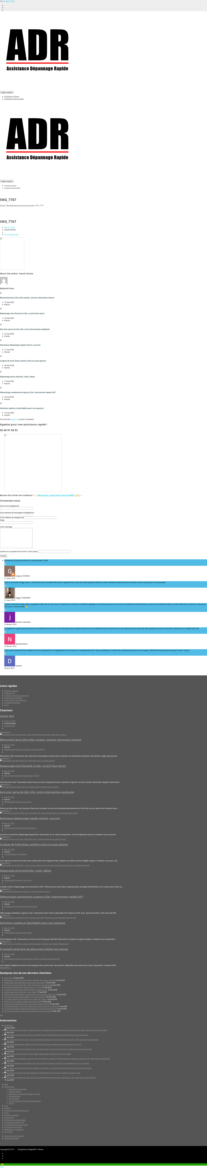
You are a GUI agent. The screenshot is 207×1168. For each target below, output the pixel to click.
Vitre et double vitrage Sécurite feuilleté (25, 1101)
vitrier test (7, 716)
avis (1, 1015)
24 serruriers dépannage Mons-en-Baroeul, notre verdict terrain (30, 1009)
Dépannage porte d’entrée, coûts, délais (25, 870)
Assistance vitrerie (11, 1138)
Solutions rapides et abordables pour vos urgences (32, 923)
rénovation (26, 749)
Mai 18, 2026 (9, 849)
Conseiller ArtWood (12, 703)
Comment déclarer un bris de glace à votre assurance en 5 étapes (30, 1006)
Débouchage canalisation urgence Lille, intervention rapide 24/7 (41, 896)
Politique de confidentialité (15, 1120)
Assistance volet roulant (14, 1136)
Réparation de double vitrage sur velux (24, 1094)
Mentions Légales (11, 1115)
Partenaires (9, 1117)
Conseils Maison (11, 854)
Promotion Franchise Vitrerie (16, 1125)
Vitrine (11, 1103)
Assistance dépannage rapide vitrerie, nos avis (30, 818)
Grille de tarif (9, 693)
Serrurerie (8, 1132)
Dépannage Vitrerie (31, 776)
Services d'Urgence (28, 828)
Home (2, 205)
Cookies (7, 1108)
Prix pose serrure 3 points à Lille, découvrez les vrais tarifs (27, 1011)
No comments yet (11, 234)
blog (6, 1106)
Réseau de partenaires (13, 698)
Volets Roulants (38, 749)
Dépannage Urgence (12, 749)
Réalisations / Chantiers (14, 1129)
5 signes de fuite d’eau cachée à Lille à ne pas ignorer (34, 844)
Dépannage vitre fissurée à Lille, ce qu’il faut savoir (33, 766)
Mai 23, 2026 (9, 745)
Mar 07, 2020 (9, 227)
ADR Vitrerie (9, 1087)
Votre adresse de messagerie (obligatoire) (17, 512)
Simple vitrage (14, 1096)
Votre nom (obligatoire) (9, 506)
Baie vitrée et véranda (17, 1089)
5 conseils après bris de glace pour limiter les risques (34, 949)
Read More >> (5, 732)
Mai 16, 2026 (9, 902)
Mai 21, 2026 (9, 823)
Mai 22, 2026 (9, 797)
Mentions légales (11, 691)
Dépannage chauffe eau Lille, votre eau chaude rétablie (26, 1004)
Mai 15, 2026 (9, 928)
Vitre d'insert (14, 1099)
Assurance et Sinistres (13, 959)
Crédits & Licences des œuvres (16, 695)
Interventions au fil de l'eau (15, 700)
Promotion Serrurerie (13, 1127)
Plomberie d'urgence (12, 906)
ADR (6, 1084)
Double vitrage (15, 1091)
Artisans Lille (9, 726)
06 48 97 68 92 (9, 1)
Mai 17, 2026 (9, 875)
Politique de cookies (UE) (14, 1122)
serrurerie (27, 802)
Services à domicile (29, 906)
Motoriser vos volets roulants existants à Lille (22, 1001)
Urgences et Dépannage (50, 959)
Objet (2, 520)
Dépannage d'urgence (13, 776)
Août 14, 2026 (9, 721)
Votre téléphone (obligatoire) (12, 517)
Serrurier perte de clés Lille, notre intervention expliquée (37, 792)
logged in (14, 419)
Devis (6, 705)
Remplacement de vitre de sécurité (20, 205)
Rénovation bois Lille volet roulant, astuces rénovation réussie (40, 739)
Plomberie (22, 854)
